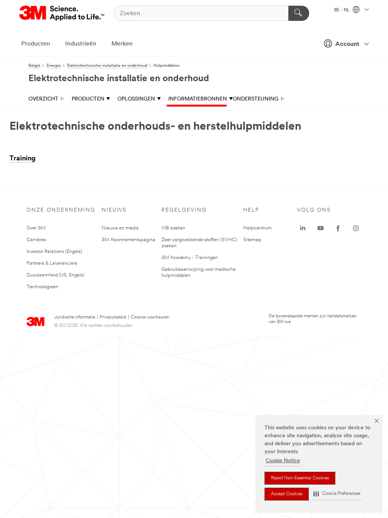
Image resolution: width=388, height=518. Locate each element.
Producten (35, 44)
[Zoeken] (298, 13)
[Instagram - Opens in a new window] (355, 228)
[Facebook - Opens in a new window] (338, 228)
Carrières (36, 239)
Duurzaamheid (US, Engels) (55, 275)
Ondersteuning (255, 99)
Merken (122, 44)
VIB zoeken (173, 228)
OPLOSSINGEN (136, 99)
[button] (337, 494)
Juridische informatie (74, 317)
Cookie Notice (283, 461)
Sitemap (252, 239)
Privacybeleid (113, 317)
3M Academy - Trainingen (189, 257)
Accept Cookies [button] (286, 494)
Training (22, 158)
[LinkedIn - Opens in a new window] (302, 228)
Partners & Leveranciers (52, 263)
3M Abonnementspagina (128, 239)
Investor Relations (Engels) (54, 251)
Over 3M (36, 228)
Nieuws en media (120, 228)
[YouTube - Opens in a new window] (320, 228)
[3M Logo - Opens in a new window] (62, 13)
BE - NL (342, 10)
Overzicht (43, 99)
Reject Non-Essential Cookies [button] (300, 478)
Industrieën (80, 44)
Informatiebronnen (197, 99)
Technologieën (42, 286)
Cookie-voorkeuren (150, 317)
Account (347, 44)
